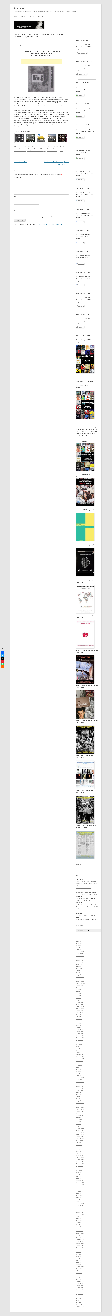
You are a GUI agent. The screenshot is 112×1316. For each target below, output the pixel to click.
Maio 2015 (78, 1222)
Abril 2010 (78, 1277)
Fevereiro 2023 (80, 1027)
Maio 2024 (78, 996)
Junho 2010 (79, 1273)
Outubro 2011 (79, 1245)
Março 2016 (79, 1201)
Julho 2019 (78, 1117)
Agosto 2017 (79, 1166)
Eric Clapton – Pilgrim (81, 898)
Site (15, 210)
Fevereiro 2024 (80, 1002)
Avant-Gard (24, 146)
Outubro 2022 (79, 1036)
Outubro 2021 (79, 1061)
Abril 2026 (78, 947)
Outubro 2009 (79, 1290)
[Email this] (2, 658)
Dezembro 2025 (80, 956)
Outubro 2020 (79, 1086)
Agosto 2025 (79, 964)
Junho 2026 (79, 943)
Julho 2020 (78, 1092)
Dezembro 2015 (80, 1208)
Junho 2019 (79, 1119)
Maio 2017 (78, 1172)
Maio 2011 (78, 1256)
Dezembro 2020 (80, 1082)
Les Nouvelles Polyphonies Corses (41, 149)
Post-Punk (57, 146)
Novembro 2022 (80, 1033)
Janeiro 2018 (79, 1155)
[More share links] (2, 666)
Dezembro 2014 (80, 1233)
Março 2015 (79, 1227)
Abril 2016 (78, 1199)
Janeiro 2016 (79, 1206)
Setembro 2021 (80, 1063)
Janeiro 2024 (79, 1004)
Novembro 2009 (80, 1287)
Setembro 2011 (80, 1248)
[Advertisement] (41, 61)
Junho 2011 (79, 1254)
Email (16, 203)
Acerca (23, 16)
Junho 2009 (79, 1298)
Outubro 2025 (79, 960)
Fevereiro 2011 (80, 1262)
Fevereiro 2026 (80, 952)
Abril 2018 (78, 1149)
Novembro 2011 (80, 1243)
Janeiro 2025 (79, 979)
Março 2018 (79, 1151)
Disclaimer (32, 16)
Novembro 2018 (80, 1134)
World (65, 146)
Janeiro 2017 (79, 1180)
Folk (47, 146)
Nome (16, 196)
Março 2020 (79, 1101)
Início (15, 16)
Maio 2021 (78, 1071)
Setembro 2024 (80, 987)
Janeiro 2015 (79, 1231)
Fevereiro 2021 (80, 1078)
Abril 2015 (78, 1224)
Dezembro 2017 (80, 1157)
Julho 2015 (78, 1218)
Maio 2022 (78, 1046)
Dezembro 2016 (80, 1182)
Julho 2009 (78, 1296)
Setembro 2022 (80, 1038)
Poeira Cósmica (80, 869)
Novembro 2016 (80, 1185)
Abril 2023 (78, 1023)
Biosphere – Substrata (82, 919)
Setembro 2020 (80, 1088)
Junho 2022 (79, 1044)
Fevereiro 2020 (80, 1103)
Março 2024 (79, 1000)
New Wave (51, 146)
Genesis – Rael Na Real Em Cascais (85, 900)
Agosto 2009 (79, 1294)
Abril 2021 (78, 1073)
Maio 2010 (78, 1275)
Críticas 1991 (31, 146)
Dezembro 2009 (80, 1285)
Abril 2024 (78, 998)
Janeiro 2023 (79, 1029)
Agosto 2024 (79, 989)
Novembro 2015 (80, 1210)
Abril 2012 (78, 1235)
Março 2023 (79, 1025)
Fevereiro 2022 (80, 1052)
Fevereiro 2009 (80, 1306)
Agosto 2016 (79, 1191)
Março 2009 (79, 1304)
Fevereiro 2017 (80, 1178)
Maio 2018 (78, 1147)
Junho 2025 (79, 968)
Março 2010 (79, 1279)
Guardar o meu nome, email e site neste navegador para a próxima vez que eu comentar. (41, 217)
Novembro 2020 (80, 1084)
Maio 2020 (78, 1096)
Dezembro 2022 (80, 1031)
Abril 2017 (78, 1174)
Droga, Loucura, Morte (82, 892)
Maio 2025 (78, 970)
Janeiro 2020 (79, 1105)
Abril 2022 (78, 1048)
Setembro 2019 (80, 1113)
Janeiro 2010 (79, 1283)
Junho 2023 (79, 1019)
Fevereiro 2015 (80, 1229)
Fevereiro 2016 (80, 1203)
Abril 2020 (78, 1098)
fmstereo (19, 8)
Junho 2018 (79, 1145)
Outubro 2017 (79, 1161)
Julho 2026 (78, 941)
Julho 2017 (78, 1168)
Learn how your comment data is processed (49, 224)
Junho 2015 (79, 1220)
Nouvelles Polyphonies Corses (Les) (36, 151)
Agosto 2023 (79, 1015)
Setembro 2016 (80, 1189)
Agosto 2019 (79, 1115)
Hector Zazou (28, 149)
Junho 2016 (79, 1195)
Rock (61, 146)
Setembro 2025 (80, 962)
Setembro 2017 (80, 1164)
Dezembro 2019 (80, 1107)
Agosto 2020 (79, 1090)
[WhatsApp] (2, 664)
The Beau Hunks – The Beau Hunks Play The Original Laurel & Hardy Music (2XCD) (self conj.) (87, 907)
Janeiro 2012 (79, 1241)
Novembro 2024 (80, 983)
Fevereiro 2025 (80, 977)
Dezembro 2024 (80, 981)
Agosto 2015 (79, 1216)
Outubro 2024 (79, 985)
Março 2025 (79, 975)
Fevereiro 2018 (80, 1153)
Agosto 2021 (79, 1065)
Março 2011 (79, 1260)
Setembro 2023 (80, 1012)
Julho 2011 (78, 1252)
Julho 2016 (78, 1193)
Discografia (41, 16)
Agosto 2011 (79, 1250)
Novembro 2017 (80, 1159)
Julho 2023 (78, 1017)
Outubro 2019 (79, 1111)
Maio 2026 (78, 945)
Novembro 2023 (80, 1008)
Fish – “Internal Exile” (20, 162)
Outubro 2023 (79, 1010)
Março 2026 (79, 949)
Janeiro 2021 (79, 1080)
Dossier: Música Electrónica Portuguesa (86, 911)
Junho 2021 (79, 1069)
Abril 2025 (78, 973)
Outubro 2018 (79, 1136)
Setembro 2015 (80, 1214)
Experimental (41, 146)
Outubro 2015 (79, 1212)
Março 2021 (79, 1075)
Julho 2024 (78, 991)
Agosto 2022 (79, 1040)
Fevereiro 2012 (80, 1239)
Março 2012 (79, 1237)
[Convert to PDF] (2, 661)
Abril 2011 (78, 1258)
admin (61, 151)
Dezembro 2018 (80, 1132)
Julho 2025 (78, 966)
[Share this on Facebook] (2, 652)
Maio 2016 (78, 1197)
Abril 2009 (78, 1302)
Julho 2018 (78, 1143)
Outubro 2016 (79, 1187)
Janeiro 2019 (79, 1130)
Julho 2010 (78, 1271)
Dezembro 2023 (80, 1006)
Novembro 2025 (80, 958)
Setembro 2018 (80, 1138)
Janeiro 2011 (79, 1264)
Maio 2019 (78, 1122)
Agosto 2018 (79, 1140)
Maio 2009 (78, 1300)
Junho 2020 (79, 1094)
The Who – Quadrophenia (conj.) (84, 915)
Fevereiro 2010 (80, 1281)
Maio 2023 (78, 1021)
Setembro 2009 (80, 1292)
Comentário (18, 177)
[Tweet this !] (2, 655)
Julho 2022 (78, 1042)
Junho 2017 (79, 1170)
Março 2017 (79, 1176)
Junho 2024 (79, 994)
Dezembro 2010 (80, 1266)
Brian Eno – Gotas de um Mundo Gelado (86, 894)
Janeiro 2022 (79, 1054)
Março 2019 (79, 1126)
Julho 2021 (78, 1067)
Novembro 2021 (80, 1059)
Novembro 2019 (80, 1109)
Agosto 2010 (79, 1269)
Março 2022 (79, 1050)
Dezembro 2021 (80, 1057)
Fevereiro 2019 (80, 1128)
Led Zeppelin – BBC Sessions (83, 888)
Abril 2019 (78, 1124)
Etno (36, 146)
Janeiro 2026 (79, 954)
